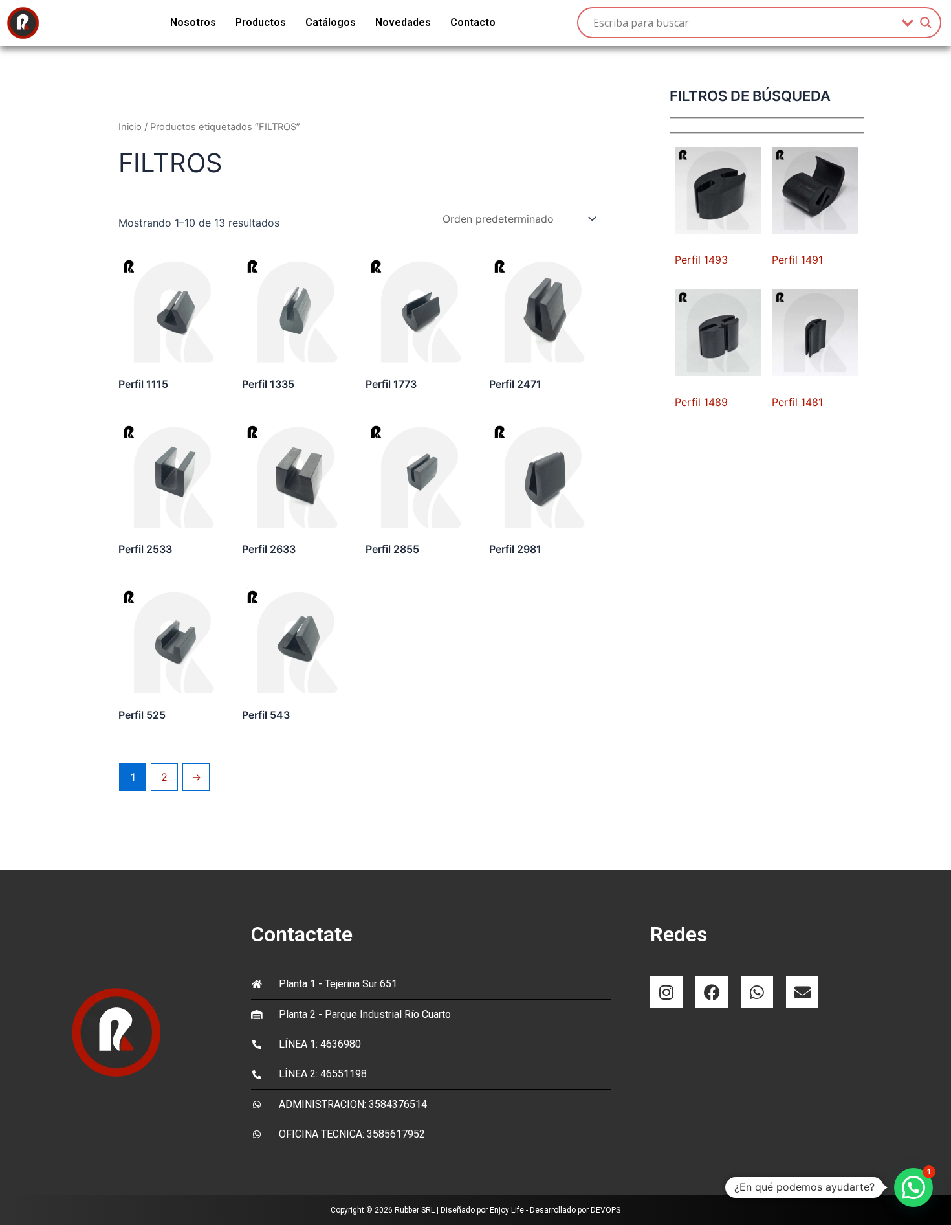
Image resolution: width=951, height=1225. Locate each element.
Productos (260, 22)
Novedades (403, 22)
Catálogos (330, 22)
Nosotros (193, 22)
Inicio (130, 127)
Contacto (473, 22)
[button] (913, 1187)
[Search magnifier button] (926, 23)
